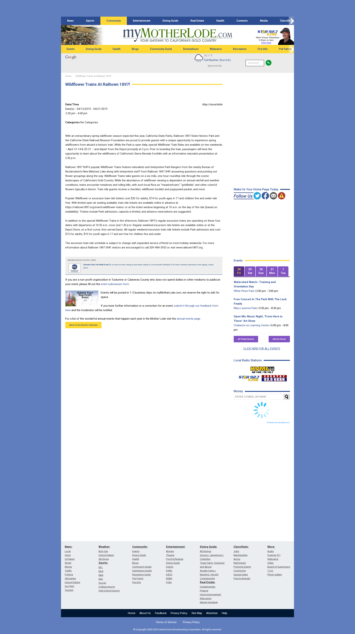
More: (271, 546)
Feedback (161, 613)
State (68, 555)
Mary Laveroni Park (245, 308)
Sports (90, 20)
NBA (101, 575)
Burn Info (225, 60)
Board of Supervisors (278, 566)
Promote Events (242, 566)
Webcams (216, 49)
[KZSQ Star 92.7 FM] (247, 377)
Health (220, 20)
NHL (101, 579)
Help (224, 613)
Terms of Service (166, 622)
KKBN (169, 578)
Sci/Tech (69, 586)
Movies (170, 551)
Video (270, 563)
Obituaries (70, 578)
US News (70, 559)
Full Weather (211, 60)
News (70, 20)
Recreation (239, 49)
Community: (140, 546)
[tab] (239, 271)
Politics (69, 574)
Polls (169, 582)
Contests (242, 20)
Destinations (191, 49)
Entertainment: (175, 546)
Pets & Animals (242, 578)
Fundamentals (207, 586)
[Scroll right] (291, 21)
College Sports (107, 586)
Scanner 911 (273, 555)
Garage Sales (241, 574)
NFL (101, 567)
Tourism (69, 590)
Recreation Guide (141, 574)
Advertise (212, 613)
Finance (204, 590)
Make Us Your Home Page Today (256, 189)
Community (113, 20)
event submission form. (115, 284)
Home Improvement (210, 594)
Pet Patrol (285, 49)
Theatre (170, 555)
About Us (145, 613)
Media (264, 20)
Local (68, 551)
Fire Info (263, 49)
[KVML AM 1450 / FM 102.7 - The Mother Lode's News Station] (263, 369)
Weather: (104, 546)
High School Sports (109, 590)
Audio (270, 551)
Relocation (206, 598)
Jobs (236, 551)
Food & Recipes (174, 559)
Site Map (197, 613)
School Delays (72, 582)
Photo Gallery (274, 574)
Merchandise (240, 555)
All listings (205, 551)
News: (68, 546)
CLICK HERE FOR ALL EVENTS (261, 348)
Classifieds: (241, 546)
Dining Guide (170, 20)
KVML (169, 570)
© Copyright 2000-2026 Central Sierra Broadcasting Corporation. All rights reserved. (177, 629)
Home (131, 613)
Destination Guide (142, 570)
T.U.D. (270, 570)
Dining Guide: (208, 546)
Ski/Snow (104, 559)
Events (71, 49)
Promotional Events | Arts (81, 260)
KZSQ (169, 574)
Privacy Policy (179, 613)
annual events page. (189, 318)
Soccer (102, 583)
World (68, 563)
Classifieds (287, 20)
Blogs (135, 49)
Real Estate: (207, 582)
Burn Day (103, 551)
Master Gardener (209, 602)
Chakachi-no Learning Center (251, 325)
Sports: (103, 563)
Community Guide (161, 49)
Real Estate (197, 20)
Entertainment (141, 20)
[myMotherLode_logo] (177, 35)
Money (68, 566)
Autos (237, 559)
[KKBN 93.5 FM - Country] (274, 377)
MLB (101, 571)
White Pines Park (244, 291)
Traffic (68, 570)
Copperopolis (207, 578)
